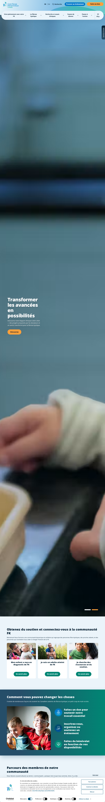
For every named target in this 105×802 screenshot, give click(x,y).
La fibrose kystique (33, 15)
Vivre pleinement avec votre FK (14, 15)
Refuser (92, 792)
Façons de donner (70, 15)
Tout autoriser (92, 781)
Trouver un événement (75, 4)
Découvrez (14, 332)
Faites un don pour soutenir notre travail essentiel (76, 713)
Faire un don (95, 4)
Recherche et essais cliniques (52, 15)
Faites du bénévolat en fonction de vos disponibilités (77, 744)
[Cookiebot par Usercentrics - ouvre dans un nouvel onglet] (10, 799)
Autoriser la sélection (92, 787)
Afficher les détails (84, 799)
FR (45, 4)
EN (49, 4)
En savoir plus (21, 674)
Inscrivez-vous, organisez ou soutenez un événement (73, 728)
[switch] (45, 799)
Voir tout (95, 775)
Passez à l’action (85, 15)
